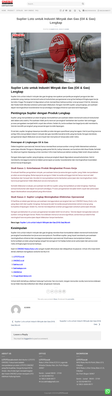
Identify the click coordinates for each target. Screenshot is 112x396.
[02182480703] (80, 11)
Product (11, 10)
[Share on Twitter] (52, 291)
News (55, 299)
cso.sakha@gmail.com (50, 382)
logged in (28, 339)
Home (4, 10)
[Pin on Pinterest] (60, 291)
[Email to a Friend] (56, 291)
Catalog (19, 10)
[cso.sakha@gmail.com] (70, 11)
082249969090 (90, 10)
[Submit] (83, 4)
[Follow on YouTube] (66, 11)
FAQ (36, 10)
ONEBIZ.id (17, 272)
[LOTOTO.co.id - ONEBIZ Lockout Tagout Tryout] (13, 4)
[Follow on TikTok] (63, 11)
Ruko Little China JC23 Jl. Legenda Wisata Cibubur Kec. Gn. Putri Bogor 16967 (54, 365)
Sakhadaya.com (19, 268)
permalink (71, 299)
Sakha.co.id (18, 264)
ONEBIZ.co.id (18, 261)
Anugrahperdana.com (22, 276)
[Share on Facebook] (48, 291)
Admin (67, 29)
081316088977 (105, 10)
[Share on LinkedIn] (64, 291)
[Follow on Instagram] (60, 11)
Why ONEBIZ (29, 10)
